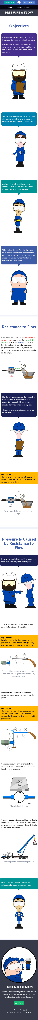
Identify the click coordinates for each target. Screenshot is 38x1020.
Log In (25, 1010)
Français (27, 7)
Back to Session (9, 2)
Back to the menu (25, 1012)
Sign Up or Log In (29, 2)
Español (19, 7)
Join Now (19, 1003)
